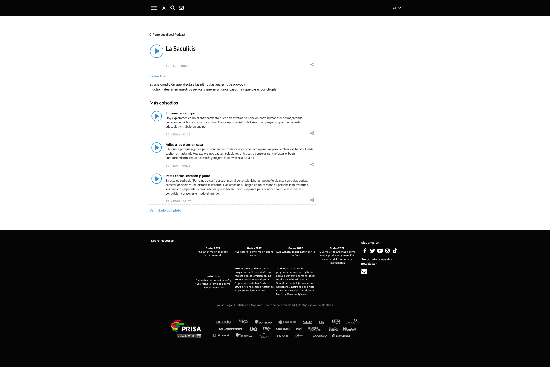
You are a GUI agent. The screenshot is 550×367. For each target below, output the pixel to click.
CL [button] (395, 8)
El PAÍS (226, 322)
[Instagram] (387, 251)
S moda (302, 335)
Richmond (223, 335)
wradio (267, 328)
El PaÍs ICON (284, 335)
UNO (255, 328)
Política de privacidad (280, 305)
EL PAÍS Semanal (316, 328)
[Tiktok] (395, 251)
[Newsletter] (181, 8)
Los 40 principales (246, 322)
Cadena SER (307, 322)
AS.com (321, 322)
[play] (156, 51)
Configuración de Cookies (315, 305)
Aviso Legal (225, 305)
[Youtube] (380, 251)
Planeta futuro (332, 328)
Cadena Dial (300, 328)
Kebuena (347, 328)
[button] (154, 8)
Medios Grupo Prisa (187, 336)
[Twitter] (372, 251)
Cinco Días (284, 328)
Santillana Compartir (289, 322)
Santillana (266, 322)
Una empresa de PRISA (187, 325)
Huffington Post (232, 328)
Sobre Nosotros (162, 240)
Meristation (341, 335)
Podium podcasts (265, 335)
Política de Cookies (249, 305)
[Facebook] (365, 251)
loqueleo (321, 335)
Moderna (244, 335)
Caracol (351, 322)
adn (336, 322)
